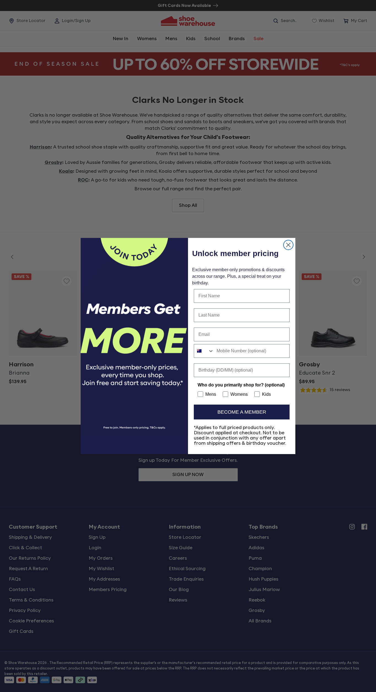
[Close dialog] (288, 245)
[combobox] (204, 351)
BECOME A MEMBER (241, 412)
